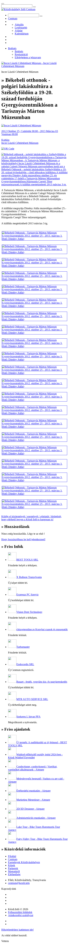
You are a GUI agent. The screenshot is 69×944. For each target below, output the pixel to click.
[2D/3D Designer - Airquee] (12, 808)
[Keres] (34, 6)
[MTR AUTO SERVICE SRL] (12, 699)
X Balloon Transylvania (29, 577)
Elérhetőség (14, 874)
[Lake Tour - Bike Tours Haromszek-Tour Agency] (12, 826)
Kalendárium (21, 33)
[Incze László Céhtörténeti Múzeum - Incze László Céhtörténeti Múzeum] (34, 66)
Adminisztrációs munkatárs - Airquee (36, 817)
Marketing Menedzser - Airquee (33, 799)
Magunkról (14, 871)
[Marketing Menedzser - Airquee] (12, 799)
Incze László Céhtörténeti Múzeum (19, 142)
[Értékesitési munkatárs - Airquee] (12, 790)
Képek (11, 865)
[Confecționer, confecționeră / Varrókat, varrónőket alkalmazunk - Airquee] (12, 766)
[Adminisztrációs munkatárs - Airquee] (12, 817)
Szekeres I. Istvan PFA (28, 716)
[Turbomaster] (12, 646)
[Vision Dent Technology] (12, 612)
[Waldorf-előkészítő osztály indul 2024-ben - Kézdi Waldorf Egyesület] (12, 754)
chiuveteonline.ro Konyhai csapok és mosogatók (42, 629)
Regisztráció (21, 54)
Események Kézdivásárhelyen (24, 862)
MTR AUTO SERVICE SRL (32, 699)
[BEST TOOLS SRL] (12, 559)
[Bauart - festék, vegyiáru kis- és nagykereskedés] (12, 681)
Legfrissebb (21, 27)
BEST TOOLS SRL (27, 559)
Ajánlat (18, 30)
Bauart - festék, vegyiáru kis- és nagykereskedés (41, 681)
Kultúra (5, 139)
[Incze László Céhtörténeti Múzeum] (21, 125)
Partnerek (13, 868)
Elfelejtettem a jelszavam (28, 57)
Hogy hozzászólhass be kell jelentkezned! (23, 539)
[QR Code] (7, 148)
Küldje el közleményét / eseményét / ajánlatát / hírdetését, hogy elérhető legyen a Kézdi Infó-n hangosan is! (31, 518)
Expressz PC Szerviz (27, 594)
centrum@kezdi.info (19, 883)
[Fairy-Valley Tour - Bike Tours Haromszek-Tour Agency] (12, 839)
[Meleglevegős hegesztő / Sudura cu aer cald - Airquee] (12, 778)
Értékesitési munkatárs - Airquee (33, 790)
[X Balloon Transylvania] (12, 577)
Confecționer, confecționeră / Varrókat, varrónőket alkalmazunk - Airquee (32, 768)
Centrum (12, 18)
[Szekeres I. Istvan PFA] (12, 716)
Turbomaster (23, 646)
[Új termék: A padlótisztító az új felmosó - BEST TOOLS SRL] (12, 742)
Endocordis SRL (25, 664)
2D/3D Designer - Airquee (30, 808)
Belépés (12, 48)
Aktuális (19, 24)
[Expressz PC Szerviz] (12, 594)
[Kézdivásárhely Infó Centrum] (18, 9)
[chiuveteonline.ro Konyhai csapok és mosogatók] (12, 629)
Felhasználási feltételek (20, 912)
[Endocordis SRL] (12, 664)
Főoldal (12, 856)
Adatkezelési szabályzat (20, 915)
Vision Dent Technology (29, 612)
